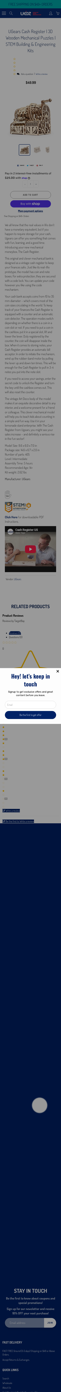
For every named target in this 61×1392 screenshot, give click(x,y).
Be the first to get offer (30, 715)
